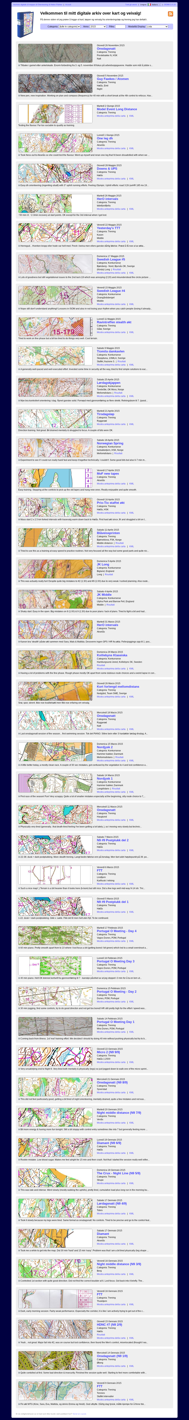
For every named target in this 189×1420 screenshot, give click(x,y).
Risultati (117, 269)
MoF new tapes (108, 473)
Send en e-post (79, 1414)
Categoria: (53, 26)
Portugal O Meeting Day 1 (115, 1022)
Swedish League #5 (111, 259)
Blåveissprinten (108, 533)
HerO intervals (107, 199)
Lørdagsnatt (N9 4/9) (112, 1203)
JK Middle (104, 594)
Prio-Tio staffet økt (111, 503)
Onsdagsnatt (106, 48)
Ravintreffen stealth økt (114, 322)
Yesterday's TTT (108, 228)
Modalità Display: (137, 26)
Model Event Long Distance (117, 109)
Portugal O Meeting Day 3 (115, 961)
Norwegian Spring (110, 443)
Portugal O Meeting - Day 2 (116, 991)
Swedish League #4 (111, 291)
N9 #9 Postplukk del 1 (112, 902)
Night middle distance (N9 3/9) (119, 1264)
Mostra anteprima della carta (111, 116)
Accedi (68, 5)
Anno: (86, 26)
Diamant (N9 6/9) (109, 1143)
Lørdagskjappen (108, 383)
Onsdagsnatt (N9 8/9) (112, 1082)
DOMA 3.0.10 (170, 5)
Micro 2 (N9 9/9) (108, 1052)
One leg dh (105, 138)
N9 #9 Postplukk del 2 (112, 840)
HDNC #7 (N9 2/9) (109, 1324)
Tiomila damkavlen (110, 351)
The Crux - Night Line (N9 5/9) (118, 1173)
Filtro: (112, 26)
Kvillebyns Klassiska (112, 655)
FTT (99, 870)
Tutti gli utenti (131, 5)
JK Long (103, 564)
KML (131, 116)
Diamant (103, 1234)
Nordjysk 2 (105, 747)
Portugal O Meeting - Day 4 (116, 931)
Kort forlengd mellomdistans (118, 686)
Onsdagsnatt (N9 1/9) (112, 1356)
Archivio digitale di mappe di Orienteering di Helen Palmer (37, 5)
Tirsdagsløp (105, 414)
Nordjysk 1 (105, 778)
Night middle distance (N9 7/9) (119, 1112)
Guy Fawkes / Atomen (113, 79)
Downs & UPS (107, 168)
